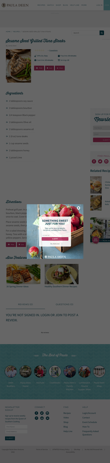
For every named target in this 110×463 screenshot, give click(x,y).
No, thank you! (55, 244)
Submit (55, 239)
